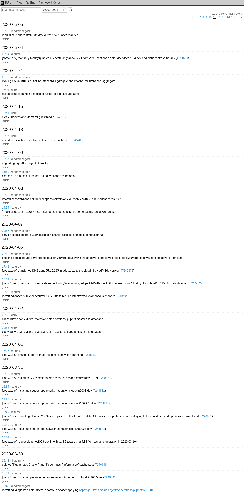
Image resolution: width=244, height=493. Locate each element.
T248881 (90, 354)
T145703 (77, 140)
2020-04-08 (12, 188)
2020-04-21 (12, 70)
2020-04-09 (12, 152)
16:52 (5, 171)
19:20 (5, 194)
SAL (8, 2)
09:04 (5, 54)
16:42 (5, 486)
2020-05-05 (12, 24)
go (70, 9)
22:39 (5, 253)
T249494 (122, 295)
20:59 (5, 315)
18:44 (5, 112)
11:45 (5, 412)
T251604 (182, 58)
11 (214, 17)
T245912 (60, 117)
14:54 (5, 207)
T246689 (101, 464)
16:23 (5, 292)
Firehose (44, 2)
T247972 (127, 270)
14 (228, 17)
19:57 (5, 159)
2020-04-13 (12, 129)
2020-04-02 (12, 308)
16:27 (5, 350)
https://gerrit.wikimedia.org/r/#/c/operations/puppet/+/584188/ (117, 490)
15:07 (5, 136)
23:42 (5, 460)
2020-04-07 (12, 224)
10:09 (5, 437)
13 (223, 17)
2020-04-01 (12, 344)
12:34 (5, 386)
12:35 (5, 373)
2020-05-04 (12, 47)
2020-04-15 (12, 106)
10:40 (5, 424)
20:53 (5, 327)
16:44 (5, 473)
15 (233, 17)
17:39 (5, 279)
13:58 (5, 31)
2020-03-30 (12, 454)
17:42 (5, 266)
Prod (19, 2)
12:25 (5, 399)
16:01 (5, 89)
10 (210, 17)
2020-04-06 (12, 247)
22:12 (5, 77)
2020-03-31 (12, 367)
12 (219, 17)
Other (56, 2)
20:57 (5, 230)
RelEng (30, 2)
